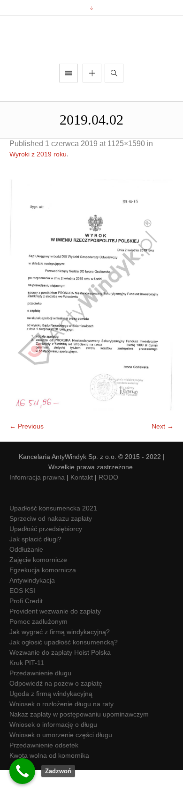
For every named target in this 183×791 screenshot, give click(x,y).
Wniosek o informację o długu (53, 746)
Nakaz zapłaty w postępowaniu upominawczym (79, 735)
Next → (163, 447)
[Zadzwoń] (22, 771)
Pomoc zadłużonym (38, 643)
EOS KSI (22, 612)
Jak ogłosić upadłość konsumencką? (63, 663)
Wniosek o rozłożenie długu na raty (61, 725)
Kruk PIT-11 (26, 684)
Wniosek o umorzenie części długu (60, 756)
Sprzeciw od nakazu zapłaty (50, 540)
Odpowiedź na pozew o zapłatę (55, 705)
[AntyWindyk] (91, 50)
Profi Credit (26, 622)
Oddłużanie (26, 571)
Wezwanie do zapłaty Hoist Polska (60, 674)
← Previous (26, 447)
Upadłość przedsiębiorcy (45, 550)
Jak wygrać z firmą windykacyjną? (59, 653)
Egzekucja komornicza (42, 591)
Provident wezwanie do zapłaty (55, 632)
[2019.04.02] (91, 316)
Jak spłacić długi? (35, 560)
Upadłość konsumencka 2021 (53, 529)
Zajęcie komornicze (38, 581)
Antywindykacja (32, 602)
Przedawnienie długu (40, 694)
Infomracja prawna (37, 499)
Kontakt (81, 499)
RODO (108, 499)
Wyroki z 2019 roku (38, 175)
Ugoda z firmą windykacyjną (50, 715)
